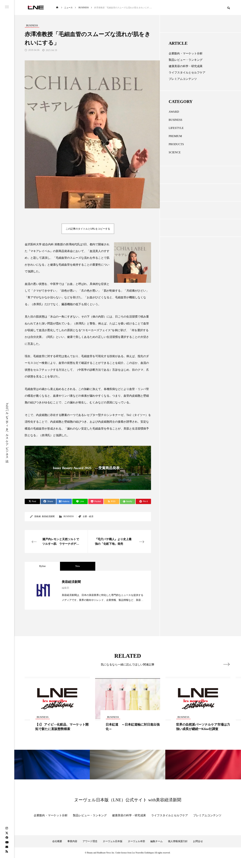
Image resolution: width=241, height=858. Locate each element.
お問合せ (198, 841)
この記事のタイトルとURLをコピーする (88, 228)
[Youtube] (6, 842)
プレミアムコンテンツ (183, 78)
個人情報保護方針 (178, 841)
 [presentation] (226, 664)
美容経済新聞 (48, 516)
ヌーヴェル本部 (136, 841)
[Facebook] (6, 837)
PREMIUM (175, 136)
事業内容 (72, 841)
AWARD (174, 111)
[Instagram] (6, 828)
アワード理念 (90, 841)
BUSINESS (69, 516)
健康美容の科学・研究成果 (186, 66)
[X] (6, 833)
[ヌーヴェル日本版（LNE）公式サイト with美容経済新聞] (36, 7)
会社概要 (57, 841)
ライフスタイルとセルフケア (187, 72)
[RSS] (6, 851)
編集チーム (156, 841)
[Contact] (6, 846)
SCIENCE (175, 152)
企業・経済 (88, 516)
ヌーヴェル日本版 (112, 841)
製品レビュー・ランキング (186, 59)
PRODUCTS (176, 144)
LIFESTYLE (176, 127)
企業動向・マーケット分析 (186, 53)
